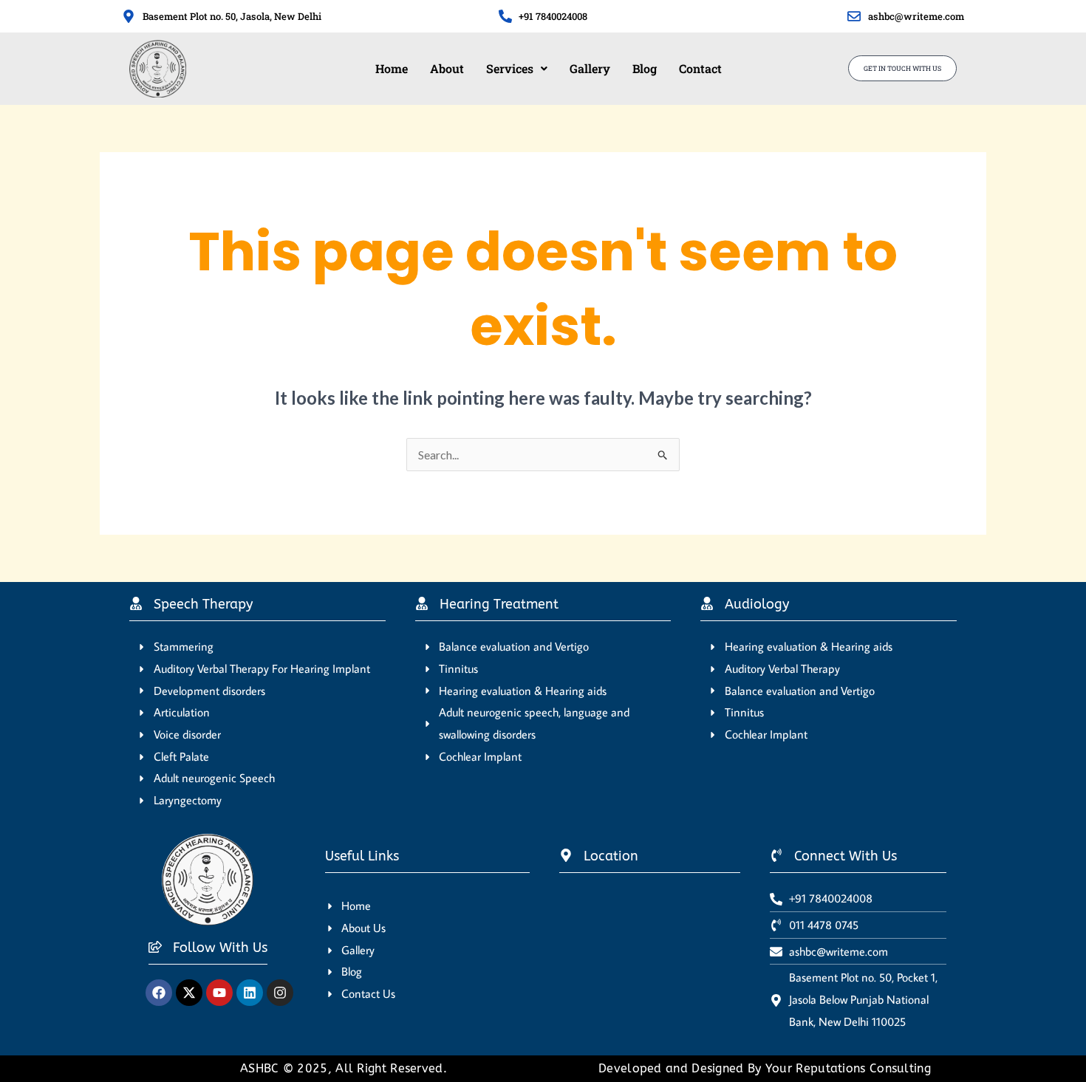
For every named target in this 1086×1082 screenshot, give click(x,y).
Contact (700, 68)
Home (391, 68)
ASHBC (261, 1068)
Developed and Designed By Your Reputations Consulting (764, 1068)
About (447, 68)
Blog (644, 68)
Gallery (590, 68)
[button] (517, 69)
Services (509, 68)
